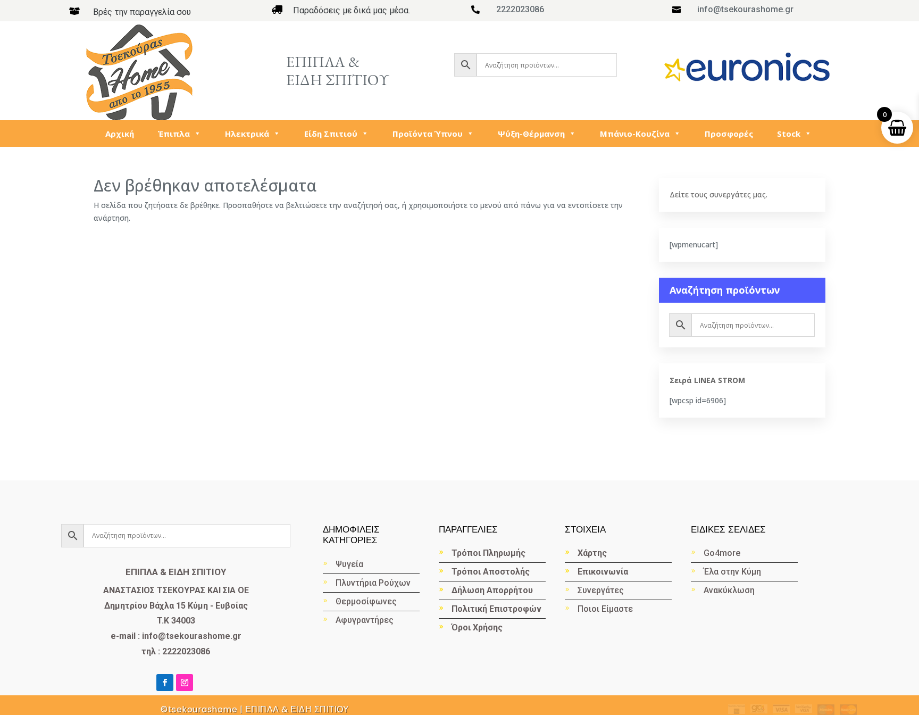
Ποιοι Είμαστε (605, 609)
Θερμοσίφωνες (366, 601)
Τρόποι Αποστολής (491, 572)
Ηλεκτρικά (247, 133)
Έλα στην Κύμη (732, 572)
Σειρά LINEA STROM (707, 380)
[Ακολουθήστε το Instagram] (184, 682)
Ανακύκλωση (730, 590)
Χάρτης (592, 553)
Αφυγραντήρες (365, 620)
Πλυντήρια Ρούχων (373, 583)
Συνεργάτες (601, 590)
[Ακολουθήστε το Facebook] (164, 682)
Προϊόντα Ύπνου (427, 133)
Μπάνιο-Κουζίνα (635, 133)
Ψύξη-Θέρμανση (531, 133)
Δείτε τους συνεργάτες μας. (718, 194)
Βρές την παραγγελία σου (142, 12)
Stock (788, 133)
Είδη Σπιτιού (330, 133)
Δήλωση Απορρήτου (492, 590)
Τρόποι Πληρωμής (488, 553)
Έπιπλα (174, 133)
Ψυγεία (349, 564)
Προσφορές (729, 133)
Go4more (722, 553)
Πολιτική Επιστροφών (496, 609)
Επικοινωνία (603, 572)
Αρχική (119, 133)
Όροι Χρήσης (477, 627)
